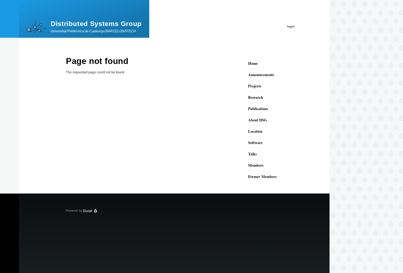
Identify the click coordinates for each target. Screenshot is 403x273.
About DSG (257, 120)
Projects (254, 86)
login (291, 26)
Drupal (87, 210)
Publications (258, 108)
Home (253, 63)
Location (255, 131)
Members (255, 165)
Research (255, 97)
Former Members (262, 176)
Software (255, 142)
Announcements (261, 74)
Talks (252, 154)
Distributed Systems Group (96, 23)
